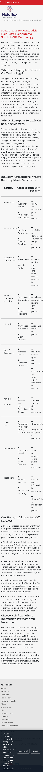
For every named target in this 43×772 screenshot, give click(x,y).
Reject (35, 751)
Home (6, 20)
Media (3, 704)
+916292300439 (10, 2)
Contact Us (6, 707)
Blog (3, 710)
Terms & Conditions (9, 726)
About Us (5, 691)
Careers (4, 716)
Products (5, 695)
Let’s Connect (7, 713)
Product (14, 20)
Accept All (23, 751)
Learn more (8, 768)
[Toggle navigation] (39, 12)
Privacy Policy (7, 722)
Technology (6, 698)
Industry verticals (8, 701)
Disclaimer (5, 719)
